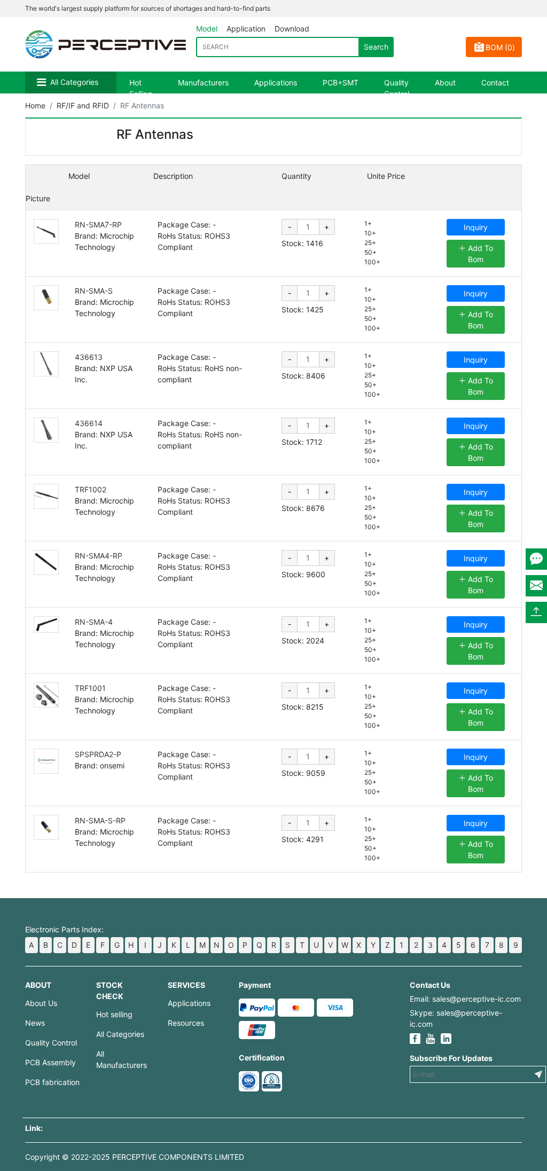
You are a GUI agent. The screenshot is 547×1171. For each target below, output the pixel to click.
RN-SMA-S (94, 290)
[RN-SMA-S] (46, 297)
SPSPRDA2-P (98, 754)
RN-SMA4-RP (98, 555)
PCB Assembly (50, 1062)
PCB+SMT (340, 82)
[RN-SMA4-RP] (46, 562)
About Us (41, 1003)
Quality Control (396, 88)
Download (292, 28)
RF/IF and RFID (83, 105)
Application (245, 28)
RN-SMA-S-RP (100, 820)
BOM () (500, 47)
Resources (186, 1022)
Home (35, 105)
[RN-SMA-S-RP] (46, 827)
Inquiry (476, 227)
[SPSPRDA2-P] (46, 761)
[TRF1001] (46, 695)
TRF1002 (90, 489)
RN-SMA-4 (94, 621)
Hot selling (114, 1014)
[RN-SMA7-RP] (46, 231)
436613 (89, 356)
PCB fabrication (52, 1082)
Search (376, 46)
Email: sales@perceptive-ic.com (465, 998)
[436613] (46, 363)
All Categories (74, 82)
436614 (89, 423)
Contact (495, 82)
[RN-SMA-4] (46, 624)
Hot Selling (140, 88)
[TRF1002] (46, 496)
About (445, 82)
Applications (275, 82)
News (35, 1022)
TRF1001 (90, 688)
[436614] (46, 430)
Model (206, 28)
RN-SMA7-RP (98, 224)
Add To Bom (479, 253)
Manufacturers (203, 82)
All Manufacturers (121, 1059)
